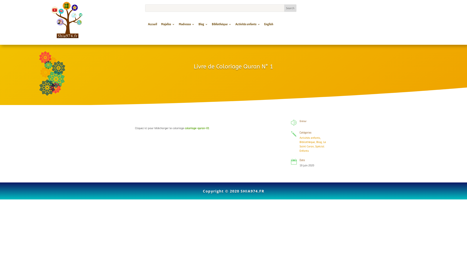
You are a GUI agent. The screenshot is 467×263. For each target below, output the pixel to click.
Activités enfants (245, 25)
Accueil (152, 25)
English (268, 25)
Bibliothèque (220, 25)
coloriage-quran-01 (197, 128)
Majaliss (166, 25)
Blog (201, 25)
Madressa (185, 25)
